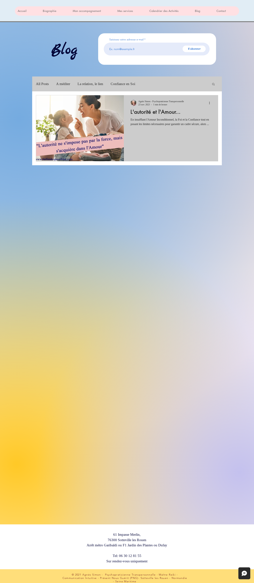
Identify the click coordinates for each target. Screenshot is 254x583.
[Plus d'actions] (210, 103)
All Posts (42, 84)
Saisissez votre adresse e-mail (126, 39)
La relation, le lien (90, 84)
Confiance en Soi (123, 84)
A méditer (63, 84)
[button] (213, 84)
